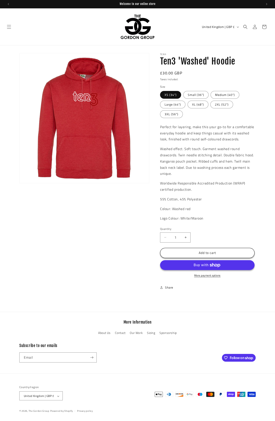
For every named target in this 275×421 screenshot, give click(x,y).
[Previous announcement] (8, 4)
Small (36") (196, 94)
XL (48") (198, 104)
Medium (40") (225, 94)
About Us (104, 333)
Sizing (151, 333)
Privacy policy (85, 411)
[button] (9, 27)
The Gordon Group (39, 411)
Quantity (165, 229)
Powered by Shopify (61, 411)
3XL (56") (171, 114)
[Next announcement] (266, 4)
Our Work (136, 333)
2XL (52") (222, 104)
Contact (120, 333)
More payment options (207, 275)
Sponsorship (168, 333)
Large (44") (173, 104)
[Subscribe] (91, 357)
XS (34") (171, 94)
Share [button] (169, 287)
